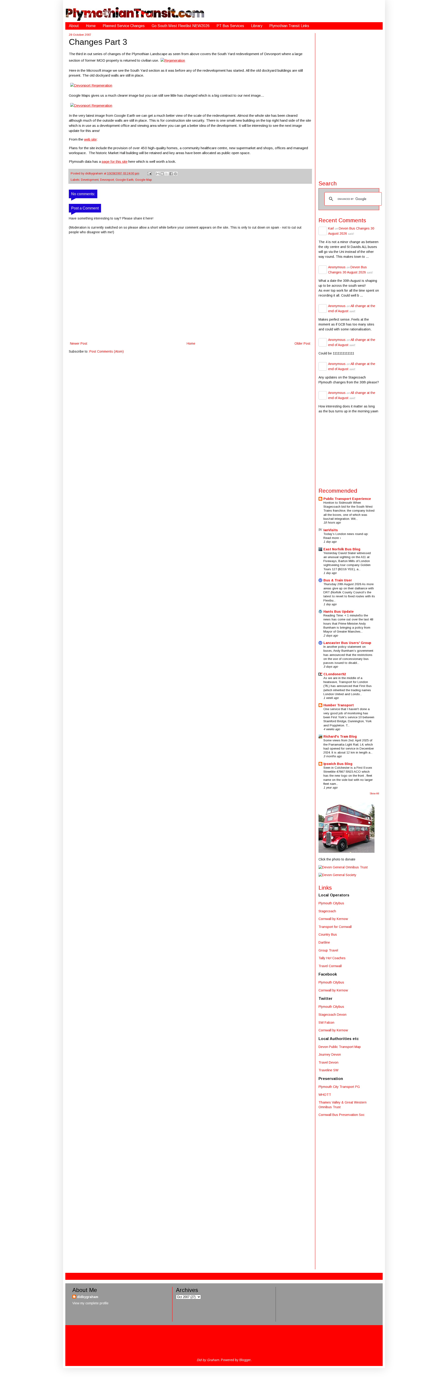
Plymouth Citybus (331, 903)
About (74, 26)
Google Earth (124, 179)
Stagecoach (327, 911)
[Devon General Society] (337, 875)
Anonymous (337, 267)
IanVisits (330, 530)
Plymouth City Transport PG (339, 1087)
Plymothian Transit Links (289, 26)
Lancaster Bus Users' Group (347, 643)
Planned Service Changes (124, 26)
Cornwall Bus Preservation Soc (341, 1115)
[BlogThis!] (162, 173)
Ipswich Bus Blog (337, 764)
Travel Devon (328, 1062)
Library (256, 26)
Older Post (302, 343)
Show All (374, 793)
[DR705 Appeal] (346, 851)
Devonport (107, 179)
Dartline (324, 942)
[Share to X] (166, 173)
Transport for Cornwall (335, 927)
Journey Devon (329, 1054)
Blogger (245, 1360)
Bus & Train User (337, 580)
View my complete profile (90, 1303)
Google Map (143, 179)
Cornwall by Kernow (333, 919)
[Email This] (157, 173)
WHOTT (324, 1095)
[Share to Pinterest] (175, 173)
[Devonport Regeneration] (91, 85)
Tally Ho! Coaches (332, 958)
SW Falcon (326, 1022)
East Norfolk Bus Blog (341, 549)
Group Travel (328, 950)
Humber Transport (338, 705)
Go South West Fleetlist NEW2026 (181, 26)
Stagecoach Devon (332, 1014)
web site (90, 139)
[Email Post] (149, 173)
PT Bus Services (230, 26)
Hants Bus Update (338, 611)
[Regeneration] (172, 60)
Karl (331, 228)
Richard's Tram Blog (340, 736)
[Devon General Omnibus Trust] (343, 867)
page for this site (114, 161)
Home (91, 26)
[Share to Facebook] (171, 173)
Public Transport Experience (347, 499)
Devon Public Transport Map (339, 1047)
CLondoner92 (334, 674)
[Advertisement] (348, 103)
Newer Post (78, 343)
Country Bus (327, 934)
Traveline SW (328, 1070)
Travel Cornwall (330, 966)
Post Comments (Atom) (106, 351)
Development (89, 179)
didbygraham (94, 173)
